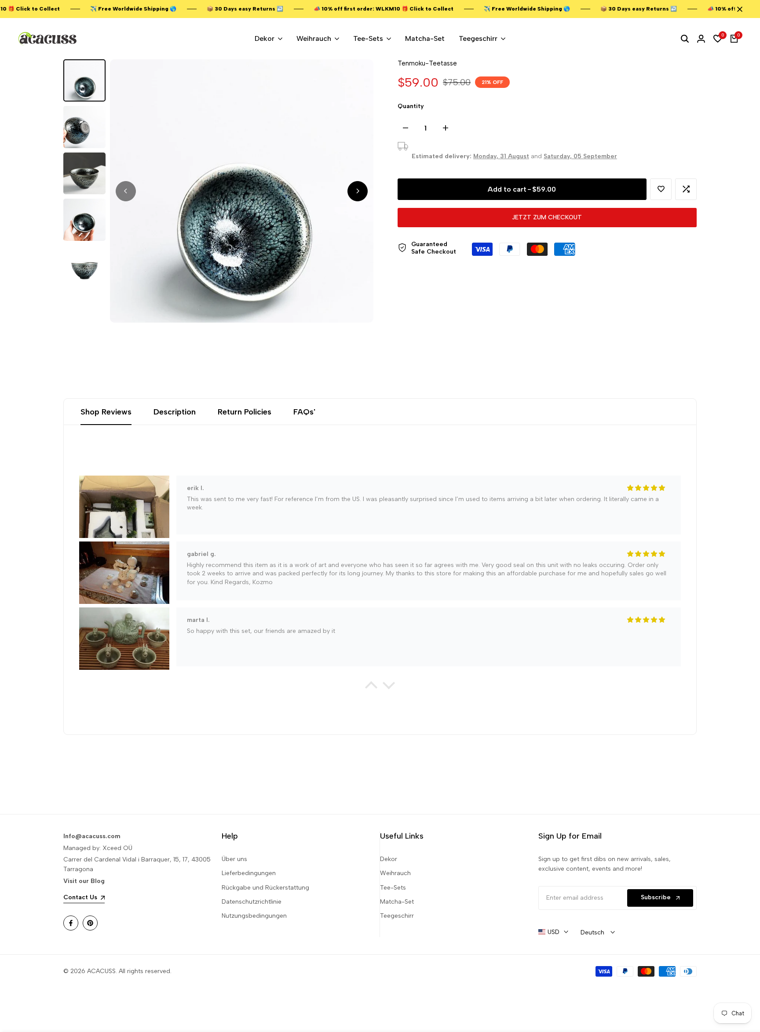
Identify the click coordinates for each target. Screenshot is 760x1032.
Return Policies (244, 412)
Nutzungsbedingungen (254, 915)
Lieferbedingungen (249, 873)
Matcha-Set (397, 901)
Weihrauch (395, 873)
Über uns (234, 859)
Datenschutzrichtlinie (251, 901)
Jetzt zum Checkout (547, 217)
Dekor (388, 859)
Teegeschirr (397, 915)
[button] (661, 189)
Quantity (411, 106)
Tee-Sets (393, 887)
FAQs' (304, 412)
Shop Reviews (106, 412)
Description (174, 412)
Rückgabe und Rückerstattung (265, 887)
